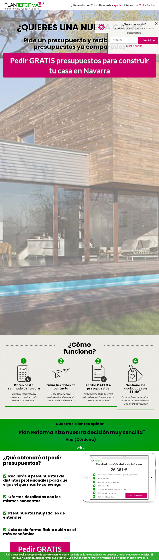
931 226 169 (147, 5)
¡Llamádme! (148, 40)
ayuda (117, 5)
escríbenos (135, 45)
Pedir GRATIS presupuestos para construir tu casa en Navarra (79, 65)
